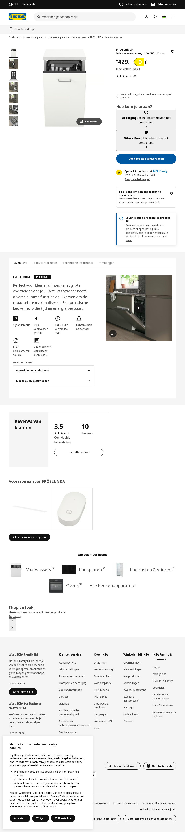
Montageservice (68, 732)
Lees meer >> (17, 683)
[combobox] (84, 16)
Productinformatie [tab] (44, 263)
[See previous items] (12, 621)
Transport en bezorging (72, 683)
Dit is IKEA (100, 662)
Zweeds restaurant (134, 689)
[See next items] (12, 628)
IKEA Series (100, 696)
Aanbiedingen (131, 683)
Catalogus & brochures (101, 705)
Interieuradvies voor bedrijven (164, 714)
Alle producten (131, 676)
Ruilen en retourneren (71, 676)
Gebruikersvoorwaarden (125, 803)
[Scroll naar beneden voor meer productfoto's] (13, 128)
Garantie (64, 703)
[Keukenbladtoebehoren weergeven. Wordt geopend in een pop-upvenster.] (30, 509)
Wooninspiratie (103, 683)
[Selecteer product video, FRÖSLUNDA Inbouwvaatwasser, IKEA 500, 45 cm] (13, 64)
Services (63, 696)
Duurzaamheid (102, 676)
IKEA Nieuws (101, 689)
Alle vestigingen (132, 669)
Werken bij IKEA (103, 721)
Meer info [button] (154, 202)
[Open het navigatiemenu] (172, 16)
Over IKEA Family (163, 680)
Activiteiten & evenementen (161, 696)
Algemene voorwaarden (96, 803)
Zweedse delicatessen (130, 698)
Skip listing (15, 616)
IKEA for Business (163, 705)
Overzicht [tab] (20, 263)
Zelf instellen (63, 818)
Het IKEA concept (104, 669)
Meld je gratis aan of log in (140, 174)
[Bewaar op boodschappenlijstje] (172, 51)
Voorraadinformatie (70, 689)
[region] (64, 88)
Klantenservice (67, 662)
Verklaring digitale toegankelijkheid (158, 809)
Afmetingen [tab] (106, 263)
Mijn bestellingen (69, 669)
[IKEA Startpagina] (17, 16)
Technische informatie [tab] (78, 263)
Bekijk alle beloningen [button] (137, 179)
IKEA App (128, 707)
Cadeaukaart (130, 714)
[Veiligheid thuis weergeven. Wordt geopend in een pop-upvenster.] (72, 509)
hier (12, 803)
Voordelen (159, 687)
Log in (156, 667)
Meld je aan (159, 674)
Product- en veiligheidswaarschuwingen (74, 723)
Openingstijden (132, 662)
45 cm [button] (160, 53)
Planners (128, 721)
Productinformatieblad (128, 68)
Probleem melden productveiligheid (69, 712)
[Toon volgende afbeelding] (97, 88)
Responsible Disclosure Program (159, 803)
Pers (96, 728)
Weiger (40, 818)
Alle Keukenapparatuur (113, 585)
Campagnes (101, 714)
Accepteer (20, 818)
